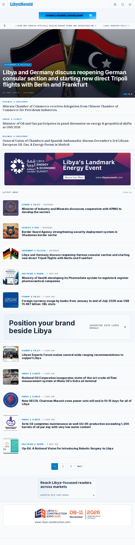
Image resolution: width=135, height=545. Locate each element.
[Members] (115, 4)
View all (127, 192)
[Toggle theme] (130, 4)
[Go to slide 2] (129, 94)
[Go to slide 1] (125, 94)
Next (79, 466)
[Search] (122, 4)
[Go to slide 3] (131, 94)
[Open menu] (3, 4)
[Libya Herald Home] (21, 4)
